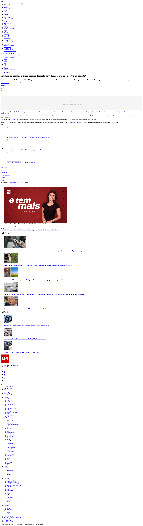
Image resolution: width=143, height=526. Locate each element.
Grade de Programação (9, 388)
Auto (5, 31)
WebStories (5, 312)
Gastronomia (10, 513)
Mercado (9, 442)
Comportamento (7, 23)
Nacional (6, 10)
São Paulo (9, 435)
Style (5, 21)
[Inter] (4, 370)
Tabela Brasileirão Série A (13, 481)
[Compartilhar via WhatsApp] (4, 86)
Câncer (8, 501)
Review (5, 30)
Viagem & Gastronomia (9, 28)
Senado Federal (10, 423)
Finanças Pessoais (11, 448)
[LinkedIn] (4, 377)
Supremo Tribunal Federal (13, 424)
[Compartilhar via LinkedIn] (3, 86)
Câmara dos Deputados (12, 421)
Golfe (8, 492)
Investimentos (10, 443)
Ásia (8, 459)
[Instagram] (4, 376)
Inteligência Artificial (8, 18)
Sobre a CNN (7, 44)
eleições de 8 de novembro (73, 115)
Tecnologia (6, 27)
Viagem (8, 512)
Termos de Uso (7, 47)
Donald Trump (21, 112)
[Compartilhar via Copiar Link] (6, 86)
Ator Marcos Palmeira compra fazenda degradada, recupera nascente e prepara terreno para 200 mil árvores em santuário (41, 280)
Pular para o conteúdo (9, 57)
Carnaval (9, 469)
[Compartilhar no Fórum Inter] (1, 90)
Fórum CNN (7, 35)
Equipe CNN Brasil (8, 41)
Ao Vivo (9, 399)
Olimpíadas (9, 486)
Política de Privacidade (9, 45)
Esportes (6, 14)
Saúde (5, 24)
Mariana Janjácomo (77, 122)
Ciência (5, 26)
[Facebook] (4, 373)
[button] (71, 204)
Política (5, 6)
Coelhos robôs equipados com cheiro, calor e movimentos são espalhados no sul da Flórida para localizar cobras (38, 265)
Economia (6, 15)
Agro (5, 11)
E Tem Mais (12, 119)
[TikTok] (4, 380)
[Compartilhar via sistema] (1, 89)
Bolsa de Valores (10, 446)
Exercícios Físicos (11, 498)
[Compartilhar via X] (2, 86)
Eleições (6, 7)
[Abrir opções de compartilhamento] (3, 87)
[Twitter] (4, 371)
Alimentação (10, 497)
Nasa (8, 507)
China (8, 465)
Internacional (7, 8)
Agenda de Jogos (11, 480)
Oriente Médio (10, 462)
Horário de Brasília (5, 175)
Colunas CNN (7, 38)
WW (5, 63)
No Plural (3, 177)
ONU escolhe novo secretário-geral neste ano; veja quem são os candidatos (26, 325)
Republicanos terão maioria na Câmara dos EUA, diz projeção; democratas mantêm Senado (28, 137)
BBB (8, 467)
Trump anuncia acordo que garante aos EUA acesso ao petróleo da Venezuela (27, 309)
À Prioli (2, 180)
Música (8, 473)
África (8, 461)
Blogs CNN (6, 36)
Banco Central (10, 444)
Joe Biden (134, 115)
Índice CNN (9, 419)
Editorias (7, 397)
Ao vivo (5, 59)
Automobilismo (10, 490)
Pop (4, 20)
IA (4, 67)
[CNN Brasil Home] (7, 53)
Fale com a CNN (8, 48)
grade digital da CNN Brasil (16, 182)
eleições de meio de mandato (45, 112)
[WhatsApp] (4, 381)
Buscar (5, 4)
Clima (8, 431)
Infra (5, 13)
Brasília (8, 439)
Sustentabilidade (10, 451)
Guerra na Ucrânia (11, 454)
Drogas (8, 502)
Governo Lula (10, 420)
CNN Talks (6, 34)
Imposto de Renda (11, 447)
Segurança (9, 430)
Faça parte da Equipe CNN (10, 51)
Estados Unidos (10, 457)
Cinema (8, 471)
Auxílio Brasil (10, 434)
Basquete (9, 488)
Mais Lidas (5, 233)
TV (7, 477)
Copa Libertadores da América (14, 485)
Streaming (9, 475)
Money (5, 61)
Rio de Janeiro (10, 436)
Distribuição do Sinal (8, 49)
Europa (8, 458)
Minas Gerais (10, 438)
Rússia (8, 463)
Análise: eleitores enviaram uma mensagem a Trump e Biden (21, 162)
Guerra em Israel (10, 455)
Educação (6, 32)
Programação (7, 40)
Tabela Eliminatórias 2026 (13, 484)
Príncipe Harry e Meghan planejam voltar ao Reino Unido (21, 352)
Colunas (5, 391)
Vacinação (9, 500)
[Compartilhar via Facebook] (1, 86)
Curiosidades (10, 509)
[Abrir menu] (2, 1)
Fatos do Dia (4, 172)
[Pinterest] (4, 378)
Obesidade (9, 504)
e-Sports (8, 493)
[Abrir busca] (22, 4)
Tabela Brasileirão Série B (13, 482)
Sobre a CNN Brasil (8, 516)
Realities (9, 474)
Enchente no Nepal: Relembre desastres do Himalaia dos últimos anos (25, 339)
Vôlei (8, 489)
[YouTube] (4, 374)
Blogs (5, 389)
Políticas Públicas (11, 425)
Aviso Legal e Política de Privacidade (12, 517)
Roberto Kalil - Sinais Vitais (13, 496)
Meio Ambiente (10, 432)
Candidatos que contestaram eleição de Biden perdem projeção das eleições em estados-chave (28, 150)
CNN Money (7, 17)
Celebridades (10, 470)
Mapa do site (7, 393)
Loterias (8, 450)
